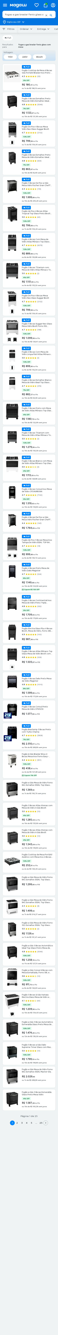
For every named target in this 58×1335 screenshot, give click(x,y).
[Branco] (9, 556)
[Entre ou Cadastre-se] (53, 5)
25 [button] (41, 1122)
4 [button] (26, 1122)
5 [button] (31, 1122)
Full (9, 38)
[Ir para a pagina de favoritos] (36, 5)
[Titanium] (12, 311)
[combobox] (29, 14)
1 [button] (12, 1122)
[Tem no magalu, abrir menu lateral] (5, 5)
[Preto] (12, 142)
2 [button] (17, 1122)
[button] (46, 15)
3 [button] (22, 1122)
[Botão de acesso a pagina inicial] (20, 5)
